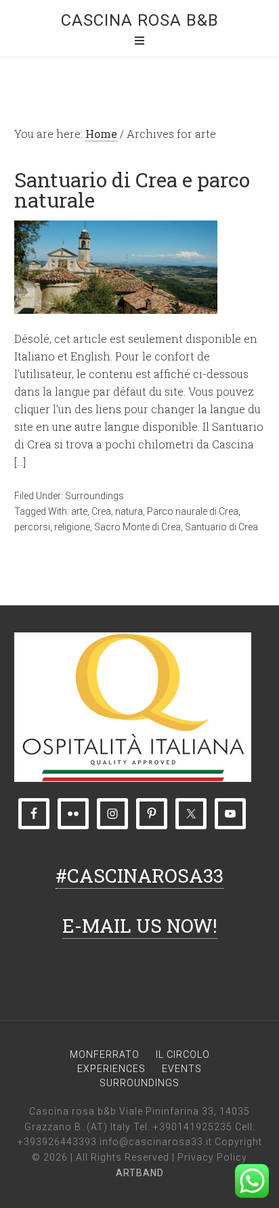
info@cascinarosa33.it (156, 1141)
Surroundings (94, 495)
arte (79, 511)
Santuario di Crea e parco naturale (132, 189)
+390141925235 (192, 1126)
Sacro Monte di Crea (137, 526)
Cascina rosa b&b (140, 20)
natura (129, 511)
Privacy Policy (212, 1157)
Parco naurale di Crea (192, 511)
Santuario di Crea (221, 526)
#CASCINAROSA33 (139, 875)
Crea (101, 511)
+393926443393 (57, 1141)
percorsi (32, 526)
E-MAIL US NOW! (139, 925)
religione (72, 526)
